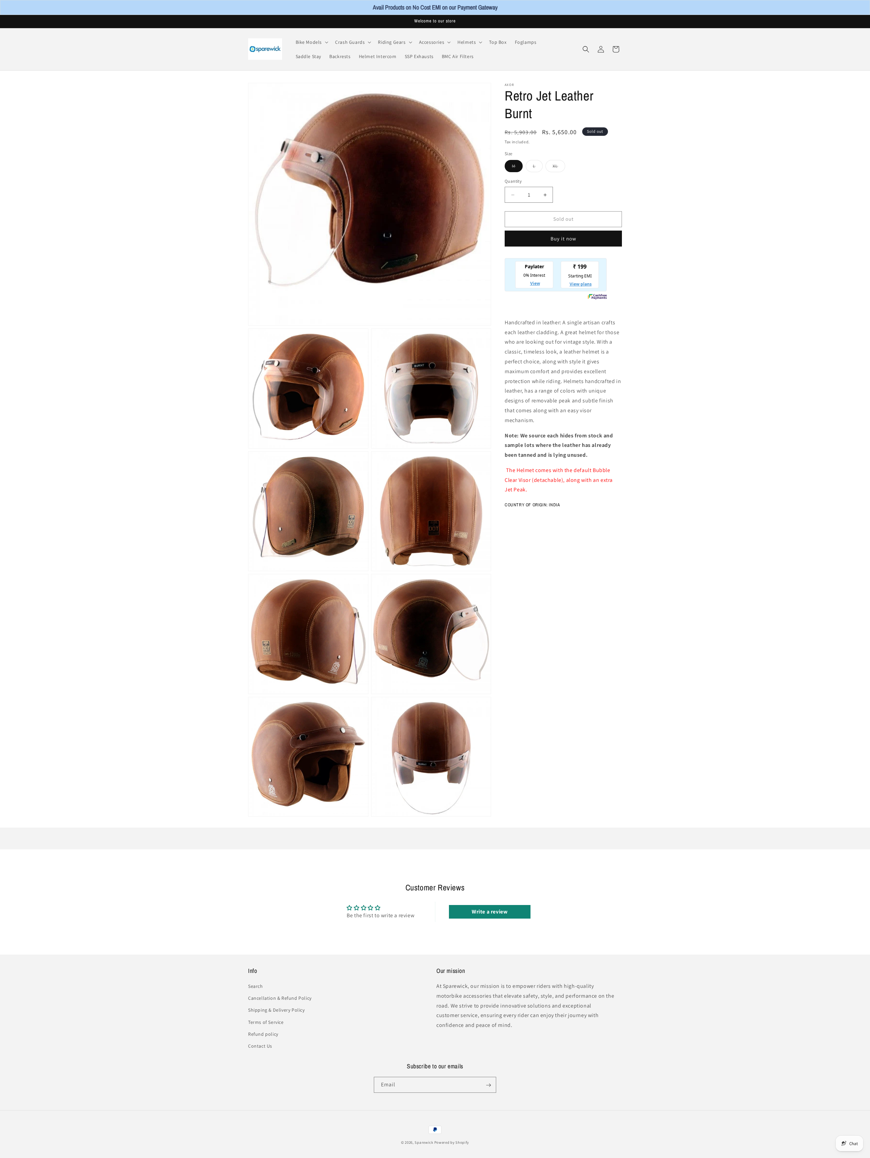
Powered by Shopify (451, 1142)
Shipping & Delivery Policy (276, 1010)
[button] (311, 42)
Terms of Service (266, 1022)
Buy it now (563, 239)
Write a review (489, 911)
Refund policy (263, 1034)
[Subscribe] (488, 1085)
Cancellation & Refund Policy (280, 998)
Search (255, 986)
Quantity (513, 181)
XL (559, 168)
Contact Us (260, 1046)
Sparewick (424, 1142)
